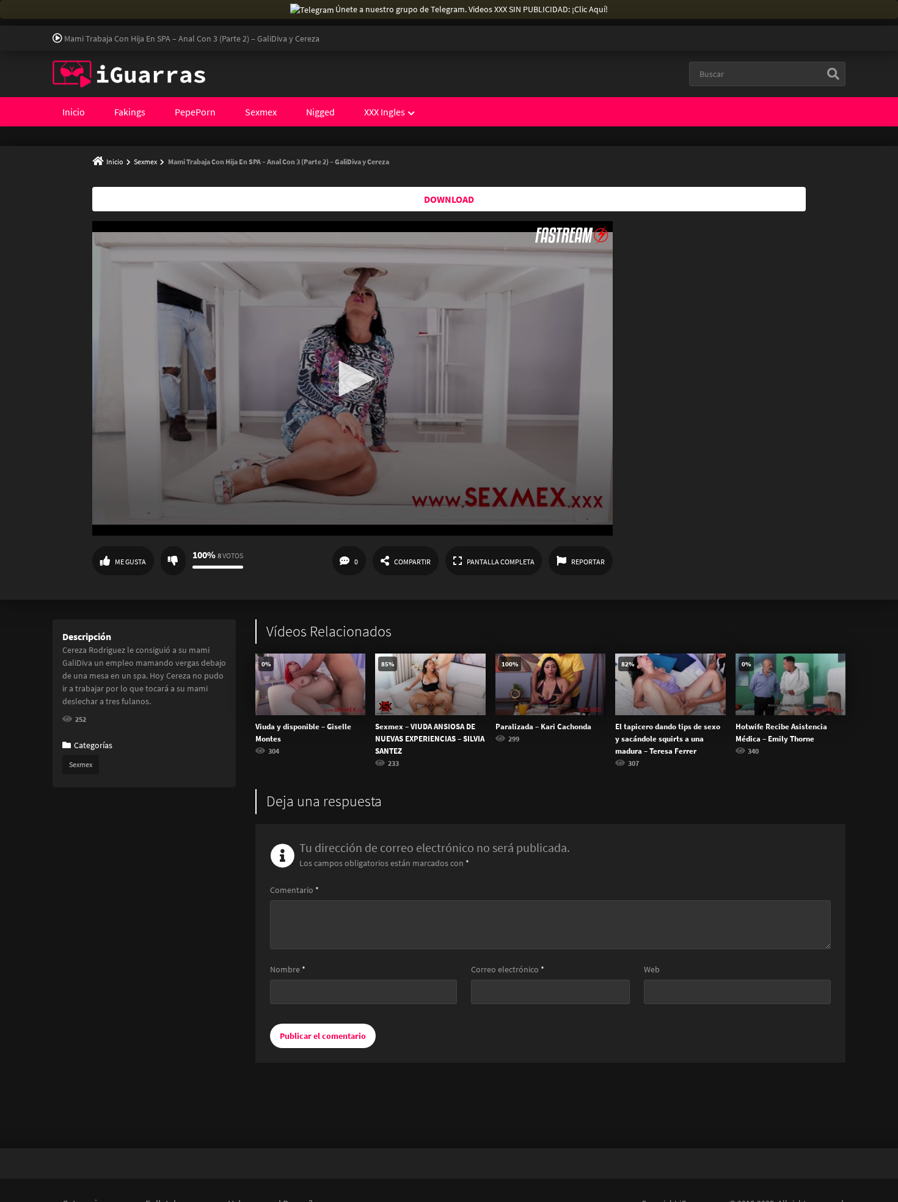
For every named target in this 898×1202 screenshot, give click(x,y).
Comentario (294, 889)
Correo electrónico (507, 969)
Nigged (320, 112)
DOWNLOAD (449, 199)
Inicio (73, 112)
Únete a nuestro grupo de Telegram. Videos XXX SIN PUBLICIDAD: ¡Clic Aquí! (471, 9)
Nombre (287, 969)
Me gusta (130, 561)
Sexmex (261, 112)
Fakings (129, 112)
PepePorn (195, 112)
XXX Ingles (384, 112)
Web (652, 969)
